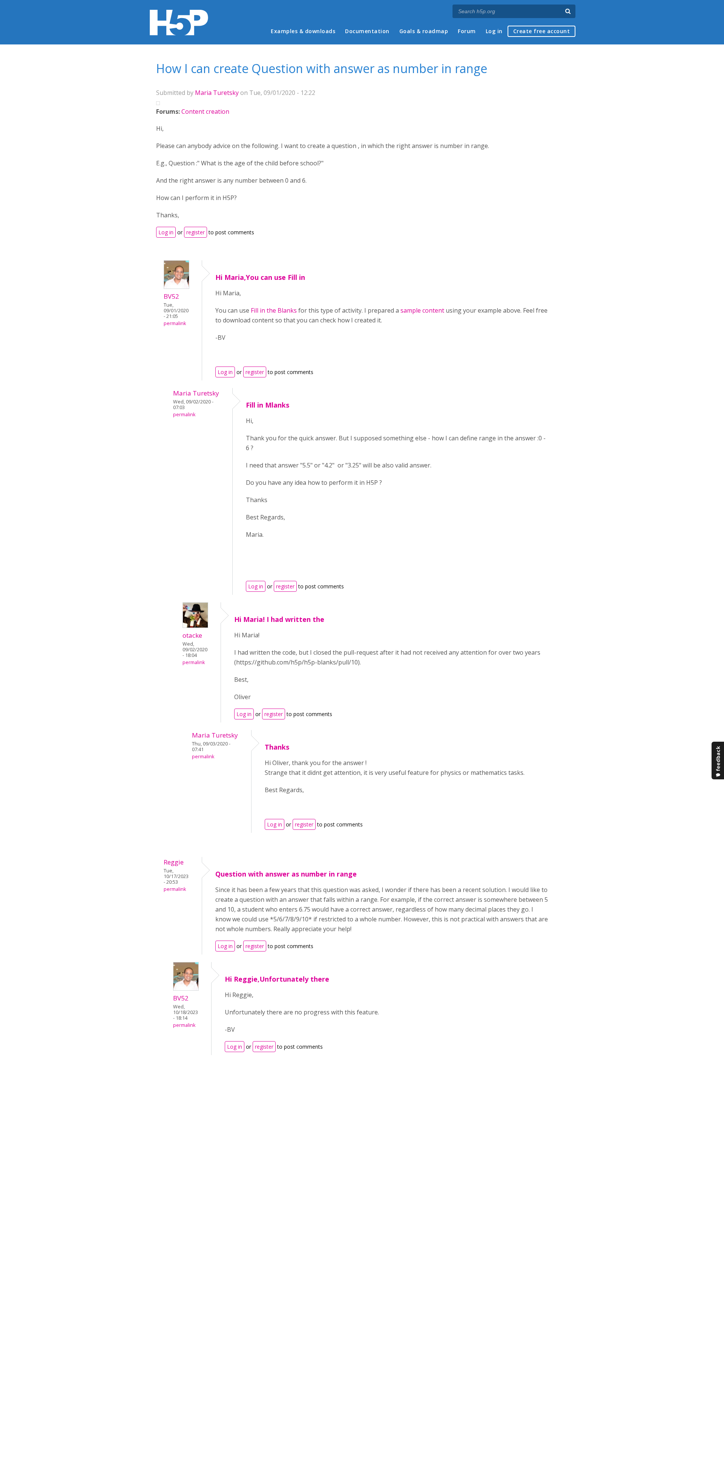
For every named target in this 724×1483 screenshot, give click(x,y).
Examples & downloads (303, 31)
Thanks (277, 746)
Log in (494, 31)
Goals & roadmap (423, 31)
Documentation (367, 31)
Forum (467, 31)
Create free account (541, 31)
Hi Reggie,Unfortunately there (277, 979)
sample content (422, 310)
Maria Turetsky (217, 93)
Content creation (205, 111)
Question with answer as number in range (286, 873)
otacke (192, 635)
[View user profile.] (176, 287)
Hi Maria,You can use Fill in (260, 277)
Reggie (174, 862)
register (195, 232)
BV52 (171, 296)
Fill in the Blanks (274, 310)
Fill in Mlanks (267, 404)
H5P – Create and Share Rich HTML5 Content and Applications (179, 22)
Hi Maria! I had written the (279, 619)
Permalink (175, 323)
